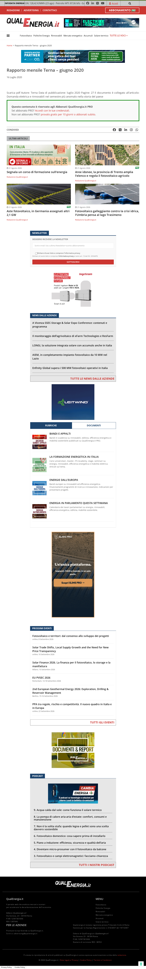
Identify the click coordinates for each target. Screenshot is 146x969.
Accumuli (88, 35)
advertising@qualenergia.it (25, 933)
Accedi (115, 3)
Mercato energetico (72, 35)
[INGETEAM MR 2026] (73, 288)
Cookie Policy (86, 960)
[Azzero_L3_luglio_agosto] (73, 56)
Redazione (13, 10)
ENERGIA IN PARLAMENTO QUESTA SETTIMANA (78, 503)
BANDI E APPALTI (60, 433)
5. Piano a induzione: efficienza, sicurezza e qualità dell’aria (70, 842)
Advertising (31, 10)
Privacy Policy (6, 967)
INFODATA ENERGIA (14, 3)
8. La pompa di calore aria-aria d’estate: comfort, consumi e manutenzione (70, 818)
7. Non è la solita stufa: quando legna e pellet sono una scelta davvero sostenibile (71, 828)
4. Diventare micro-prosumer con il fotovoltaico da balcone (70, 849)
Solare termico (101, 35)
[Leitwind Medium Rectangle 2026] (73, 401)
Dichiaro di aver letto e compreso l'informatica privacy (58, 253)
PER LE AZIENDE (16, 925)
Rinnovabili (56, 35)
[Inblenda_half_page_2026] (73, 574)
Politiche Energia (41, 35)
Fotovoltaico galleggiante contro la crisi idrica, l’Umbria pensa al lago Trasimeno (107, 213)
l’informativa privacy (66, 256)
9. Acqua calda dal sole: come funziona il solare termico (68, 810)
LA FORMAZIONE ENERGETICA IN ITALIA (74, 456)
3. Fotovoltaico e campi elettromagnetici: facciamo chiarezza (71, 856)
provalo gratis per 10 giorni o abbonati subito (68, 114)
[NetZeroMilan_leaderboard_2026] (101, 22)
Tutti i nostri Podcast (96, 865)
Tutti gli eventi (102, 722)
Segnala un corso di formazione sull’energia (37, 172)
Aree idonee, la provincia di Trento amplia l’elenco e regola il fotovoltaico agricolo (104, 174)
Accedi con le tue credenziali (52, 110)
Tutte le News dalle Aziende (92, 378)
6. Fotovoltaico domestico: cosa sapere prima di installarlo (69, 836)
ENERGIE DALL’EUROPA (63, 480)
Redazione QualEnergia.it (17, 177)
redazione (121, 955)
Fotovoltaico (26, 35)
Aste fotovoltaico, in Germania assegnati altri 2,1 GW (38, 213)
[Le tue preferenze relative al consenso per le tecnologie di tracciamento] (141, 964)
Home (9, 46)
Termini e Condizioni (103, 960)
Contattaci (50, 10)
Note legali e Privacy (69, 960)
